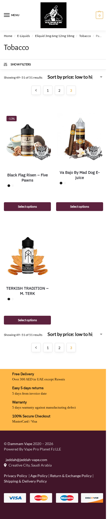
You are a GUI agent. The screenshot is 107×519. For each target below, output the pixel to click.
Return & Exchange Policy (71, 475)
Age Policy (39, 475)
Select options (27, 206)
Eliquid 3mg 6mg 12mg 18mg (54, 36)
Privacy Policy (15, 475)
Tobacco (85, 36)
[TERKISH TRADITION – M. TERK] (27, 252)
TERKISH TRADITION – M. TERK (27, 291)
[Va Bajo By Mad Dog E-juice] (79, 136)
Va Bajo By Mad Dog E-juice (80, 175)
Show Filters (21, 64)
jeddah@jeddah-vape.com (25, 459)
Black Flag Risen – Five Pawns (27, 177)
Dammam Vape (20, 443)
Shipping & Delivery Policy (25, 481)
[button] (99, 15)
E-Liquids (23, 36)
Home (8, 36)
